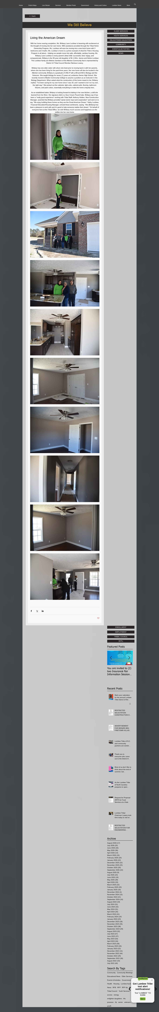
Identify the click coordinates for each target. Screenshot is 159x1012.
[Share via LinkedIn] (43, 611)
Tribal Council (112, 991)
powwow (110, 1002)
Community (111, 973)
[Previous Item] (111, 658)
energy (116, 995)
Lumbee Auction (127, 984)
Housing (116, 984)
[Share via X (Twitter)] (37, 611)
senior (120, 1002)
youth (109, 1006)
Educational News (113, 976)
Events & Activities (113, 980)
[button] (45, 5)
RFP (119, 987)
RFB (114, 987)
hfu (124, 998)
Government (126, 980)
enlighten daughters (114, 998)
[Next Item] (129, 658)
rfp (116, 1002)
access (109, 995)
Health (109, 984)
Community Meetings (125, 973)
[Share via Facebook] (31, 611)
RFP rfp (125, 987)
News (109, 987)
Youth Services (124, 991)
